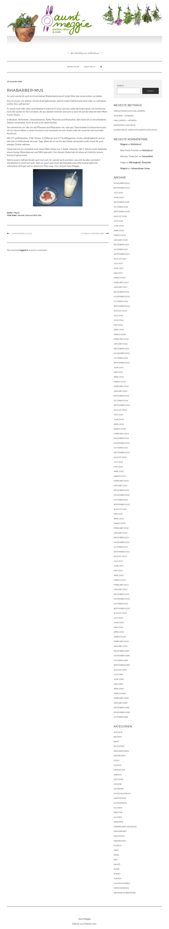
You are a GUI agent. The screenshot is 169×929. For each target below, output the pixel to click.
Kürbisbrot (136, 144)
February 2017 (121, 282)
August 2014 (120, 410)
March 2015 (120, 381)
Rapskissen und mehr (124, 125)
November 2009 (122, 655)
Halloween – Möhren (125, 120)
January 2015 (120, 391)
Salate (117, 864)
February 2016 (121, 339)
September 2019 (122, 188)
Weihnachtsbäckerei (125, 892)
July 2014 (118, 414)
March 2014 (120, 429)
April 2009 (119, 688)
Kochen (118, 807)
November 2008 (122, 712)
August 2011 (120, 556)
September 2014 (122, 405)
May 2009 (118, 684)
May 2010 (118, 627)
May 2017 (118, 273)
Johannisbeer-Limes (140, 168)
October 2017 (121, 249)
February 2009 (121, 698)
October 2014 (121, 400)
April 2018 (119, 230)
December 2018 (121, 202)
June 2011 (119, 565)
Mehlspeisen (120, 831)
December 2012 (121, 490)
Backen (118, 736)
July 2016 (118, 315)
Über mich (89, 67)
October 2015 (121, 358)
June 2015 (119, 367)
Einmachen (119, 755)
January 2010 (120, 646)
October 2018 (121, 207)
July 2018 (118, 221)
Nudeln (118, 845)
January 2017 (120, 287)
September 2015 (122, 362)
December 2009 (121, 651)
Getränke (21, 215)
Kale (74, 923)
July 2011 (118, 561)
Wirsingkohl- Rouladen (140, 162)
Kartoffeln (120, 798)
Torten (117, 878)
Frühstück (119, 770)
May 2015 (118, 372)
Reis (116, 859)
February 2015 (121, 386)
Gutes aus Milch (31, 215)
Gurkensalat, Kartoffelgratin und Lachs (135, 130)
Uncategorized (122, 883)
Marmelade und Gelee (125, 826)
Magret (17, 213)
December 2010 (121, 594)
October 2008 (121, 717)
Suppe (117, 869)
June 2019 (119, 197)
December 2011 (121, 537)
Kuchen (118, 817)
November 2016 (122, 296)
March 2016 (120, 334)
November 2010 (122, 599)
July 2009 (118, 674)
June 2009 (119, 679)
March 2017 (120, 277)
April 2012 (119, 518)
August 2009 (120, 670)
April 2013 (119, 471)
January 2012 (120, 533)
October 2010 (121, 603)
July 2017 (118, 263)
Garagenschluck (22, 233)
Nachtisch (119, 836)
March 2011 (120, 580)
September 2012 (122, 504)
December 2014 (121, 395)
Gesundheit (147, 156)
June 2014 (119, 419)
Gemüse (118, 784)
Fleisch (117, 765)
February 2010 (121, 641)
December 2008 (121, 707)
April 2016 (119, 329)
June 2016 (119, 320)
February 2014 (121, 433)
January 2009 (120, 703)
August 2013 (120, 457)
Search (120, 86)
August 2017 (120, 259)
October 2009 (121, 660)
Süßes (117, 873)
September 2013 (122, 452)
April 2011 (119, 575)
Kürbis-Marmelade (93, 233)
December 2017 (121, 244)
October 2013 (121, 447)
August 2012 (120, 509)
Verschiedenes (121, 888)
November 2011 (122, 542)
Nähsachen (120, 841)
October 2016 (121, 301)
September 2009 (122, 665)
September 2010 (122, 608)
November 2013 (122, 443)
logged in (23, 250)
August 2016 (120, 310)
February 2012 (121, 528)
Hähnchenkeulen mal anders (129, 111)
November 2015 (122, 353)
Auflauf (118, 732)
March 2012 (120, 523)
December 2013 (121, 438)
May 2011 (118, 570)
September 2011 (122, 551)
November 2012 (122, 495)
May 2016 (118, 325)
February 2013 (121, 480)
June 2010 (119, 622)
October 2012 (121, 499)
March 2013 (120, 476)
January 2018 (120, 240)
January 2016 (120, 344)
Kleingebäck (120, 803)
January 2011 (120, 589)
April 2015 (119, 377)
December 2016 (121, 292)
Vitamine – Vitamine (124, 115)
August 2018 (120, 216)
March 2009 (120, 693)
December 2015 (121, 348)
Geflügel (119, 779)
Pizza (116, 855)
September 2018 (122, 211)
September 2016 (122, 306)
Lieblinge (118, 822)
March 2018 (120, 235)
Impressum (73, 67)
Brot (116, 741)
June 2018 (119, 225)
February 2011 (121, 584)
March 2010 (120, 636)
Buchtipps (119, 746)
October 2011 (121, 547)
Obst (39, 215)
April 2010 (119, 632)
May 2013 (118, 466)
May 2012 (118, 514)
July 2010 (118, 618)
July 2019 (118, 192)
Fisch (116, 760)
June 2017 (119, 268)
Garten (117, 774)
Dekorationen (121, 751)
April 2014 (119, 424)
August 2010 (120, 613)
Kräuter (118, 812)
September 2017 (122, 254)
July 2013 (118, 462)
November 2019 (122, 183)
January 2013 (120, 485)
